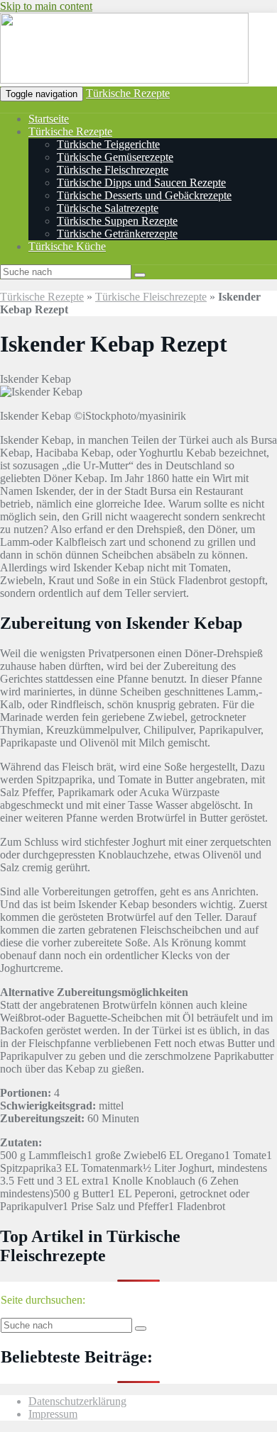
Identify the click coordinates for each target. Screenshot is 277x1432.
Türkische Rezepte (128, 93)
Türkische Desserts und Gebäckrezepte (144, 195)
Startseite (48, 119)
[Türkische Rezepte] (124, 80)
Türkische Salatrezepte (107, 208)
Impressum (52, 1414)
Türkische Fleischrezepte (112, 170)
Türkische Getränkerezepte (117, 234)
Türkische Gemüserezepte (115, 157)
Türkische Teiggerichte (108, 144)
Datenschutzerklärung (77, 1401)
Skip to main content (46, 6)
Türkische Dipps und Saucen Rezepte (141, 183)
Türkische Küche (67, 246)
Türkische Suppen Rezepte (117, 221)
